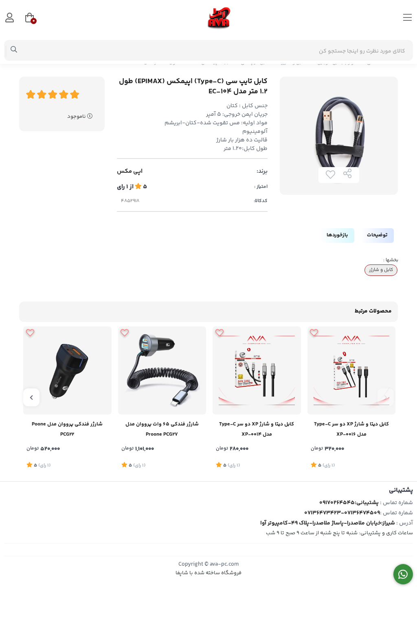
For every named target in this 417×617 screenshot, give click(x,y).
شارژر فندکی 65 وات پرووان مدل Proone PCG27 (162, 429)
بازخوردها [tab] (337, 235)
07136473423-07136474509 (342, 513)
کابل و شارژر (381, 269)
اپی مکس (130, 171)
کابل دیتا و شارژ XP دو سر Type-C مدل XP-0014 (256, 429)
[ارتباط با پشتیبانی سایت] (403, 574)
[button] (385, 397)
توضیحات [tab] (377, 235)
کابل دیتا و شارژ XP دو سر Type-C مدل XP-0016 (351, 429)
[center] (14, 50)
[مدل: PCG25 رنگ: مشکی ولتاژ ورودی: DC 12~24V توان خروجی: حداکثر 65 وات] (162, 370)
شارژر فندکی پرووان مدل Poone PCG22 (67, 429)
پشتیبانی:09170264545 (349, 502)
